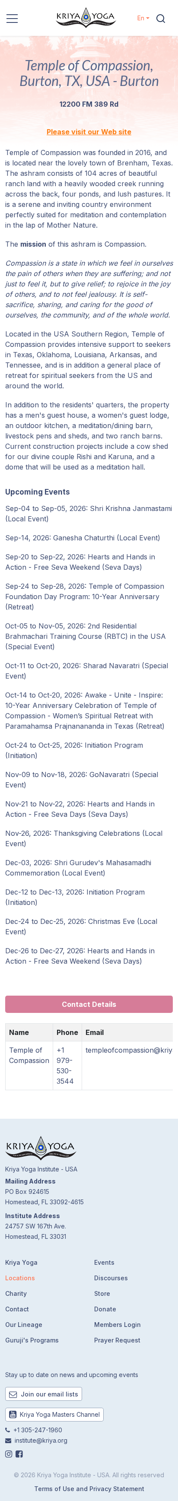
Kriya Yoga (21, 1262)
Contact (17, 1309)
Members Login (117, 1324)
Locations (20, 1278)
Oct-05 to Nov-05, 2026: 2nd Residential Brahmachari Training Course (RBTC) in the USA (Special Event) (85, 636)
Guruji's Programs (32, 1340)
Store (102, 1293)
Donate (105, 1309)
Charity (16, 1293)
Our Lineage (23, 1324)
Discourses (111, 1278)
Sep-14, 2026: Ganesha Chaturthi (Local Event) (82, 537)
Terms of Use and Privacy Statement (89, 1488)
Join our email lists (48, 1394)
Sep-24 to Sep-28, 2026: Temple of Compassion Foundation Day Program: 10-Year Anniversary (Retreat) (84, 596)
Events (104, 1262)
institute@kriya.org (41, 1440)
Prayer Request (117, 1340)
